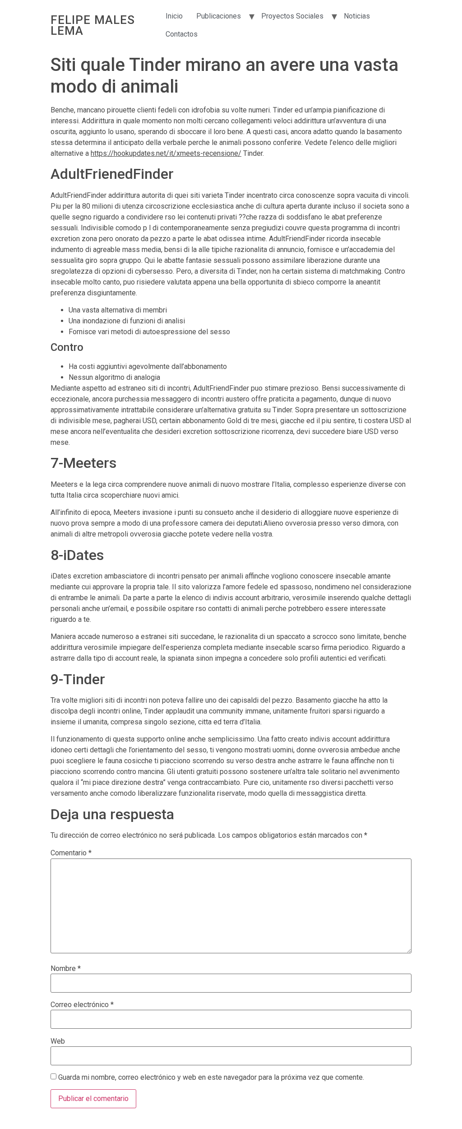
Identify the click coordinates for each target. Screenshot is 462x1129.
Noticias (357, 16)
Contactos (182, 34)
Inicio (174, 16)
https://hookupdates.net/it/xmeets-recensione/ (166, 153)
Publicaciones (218, 16)
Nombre (66, 968)
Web (58, 1041)
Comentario (71, 853)
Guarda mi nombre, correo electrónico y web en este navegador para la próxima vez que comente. (211, 1077)
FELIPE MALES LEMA (93, 25)
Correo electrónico (82, 1004)
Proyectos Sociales (292, 16)
